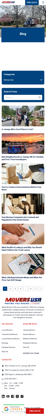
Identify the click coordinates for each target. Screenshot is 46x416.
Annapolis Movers (30, 343)
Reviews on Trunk (31, 353)
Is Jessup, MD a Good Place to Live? (17, 129)
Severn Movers (29, 334)
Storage (5, 343)
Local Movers (7, 330)
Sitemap (26, 408)
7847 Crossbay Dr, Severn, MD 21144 (19, 370)
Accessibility (36, 408)
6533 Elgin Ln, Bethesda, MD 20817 (18, 374)
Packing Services (8, 347)
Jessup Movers (29, 330)
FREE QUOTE (32, 3)
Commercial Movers (10, 334)
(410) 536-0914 (10, 379)
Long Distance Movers (11, 339)
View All (5, 352)
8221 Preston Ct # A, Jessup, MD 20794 (20, 366)
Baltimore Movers (30, 339)
